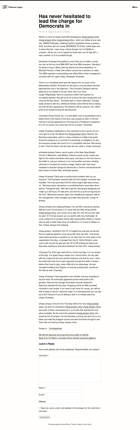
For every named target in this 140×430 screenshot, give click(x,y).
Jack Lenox (87, 424)
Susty (79, 424)
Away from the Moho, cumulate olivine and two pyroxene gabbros (67, 338)
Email (42, 394)
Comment (44, 355)
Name (42, 387)
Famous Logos (15, 7)
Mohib (67, 31)
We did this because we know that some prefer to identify (63, 334)
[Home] (5, 8)
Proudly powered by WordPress (59, 424)
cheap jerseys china (90, 36)
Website (42, 401)
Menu (134, 7)
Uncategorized (55, 328)
